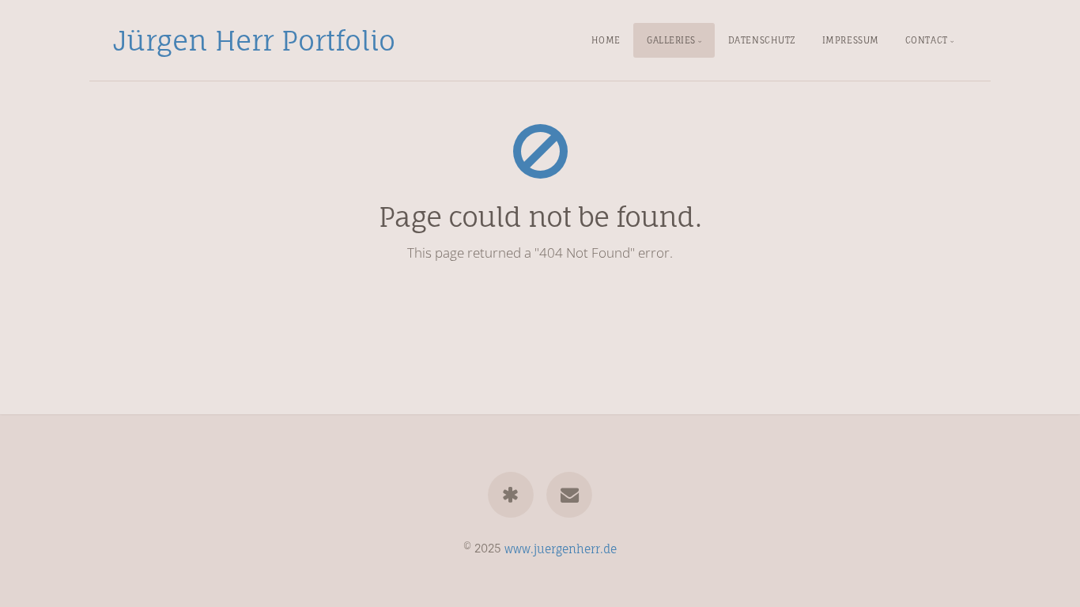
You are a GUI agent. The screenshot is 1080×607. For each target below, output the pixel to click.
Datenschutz (762, 40)
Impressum (850, 40)
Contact (926, 40)
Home (606, 40)
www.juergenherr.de (560, 548)
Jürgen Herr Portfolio (254, 40)
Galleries (671, 40)
